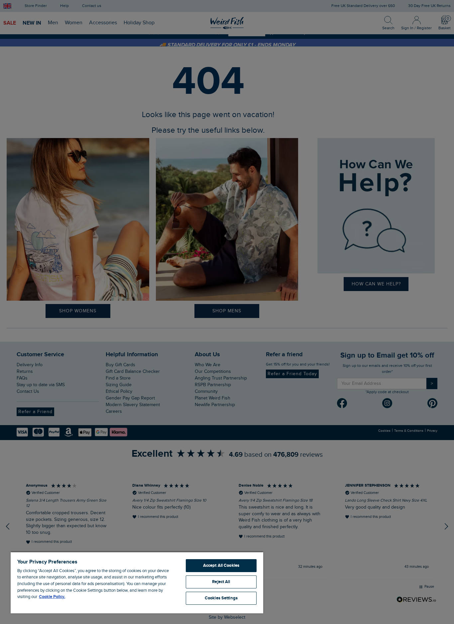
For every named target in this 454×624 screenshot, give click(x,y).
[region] (137, 582)
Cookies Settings (221, 598)
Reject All (221, 581)
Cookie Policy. (52, 596)
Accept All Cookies (221, 565)
